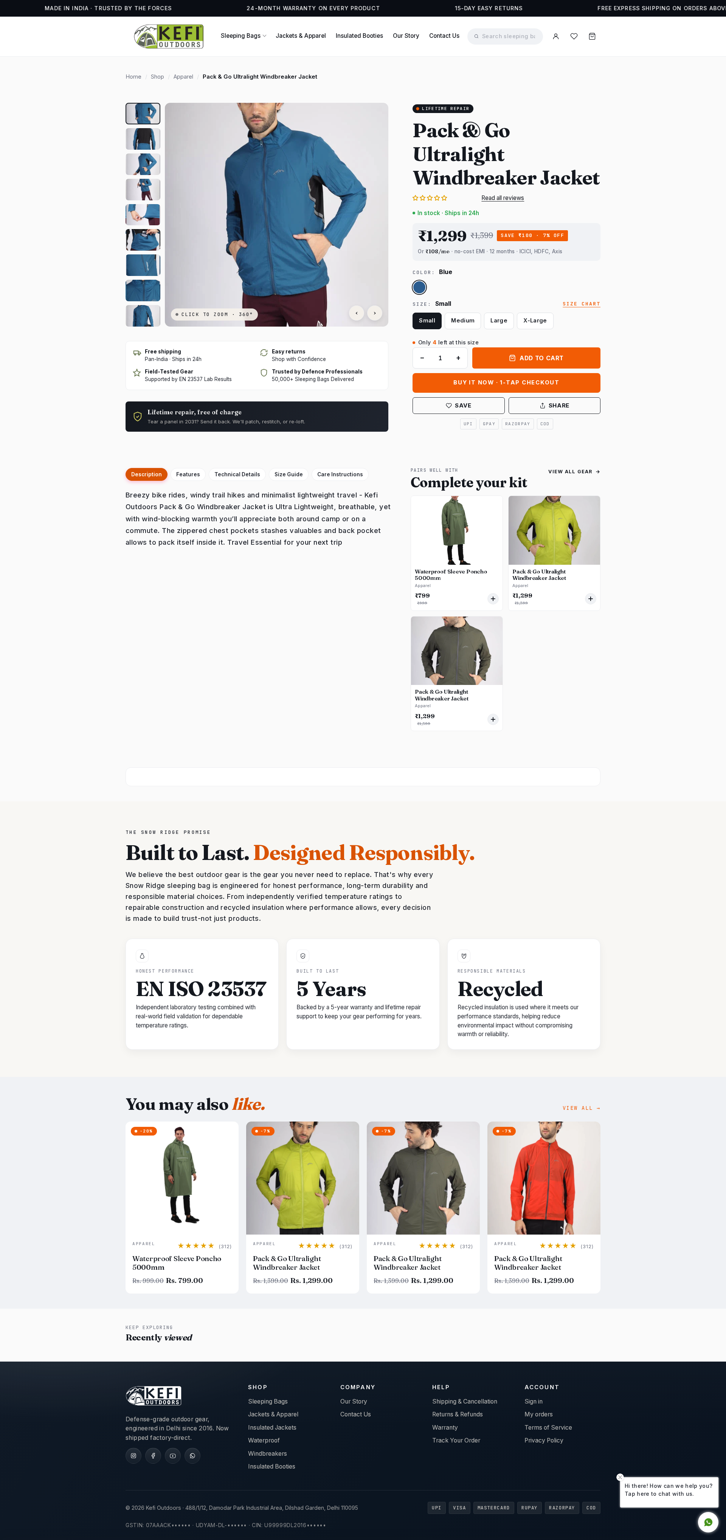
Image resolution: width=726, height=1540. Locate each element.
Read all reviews (502, 198)
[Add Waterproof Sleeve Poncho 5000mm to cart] (493, 598)
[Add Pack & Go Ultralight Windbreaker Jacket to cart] (590, 598)
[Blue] (419, 287)
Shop (157, 76)
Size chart (581, 304)
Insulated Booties (359, 35)
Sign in (533, 1401)
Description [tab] (146, 474)
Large (498, 320)
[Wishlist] (574, 36)
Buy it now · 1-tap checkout (506, 382)
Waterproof (264, 1440)
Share (559, 405)
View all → (581, 1108)
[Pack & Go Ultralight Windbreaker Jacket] (554, 530)
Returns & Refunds (457, 1414)
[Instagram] (133, 1456)
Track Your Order (456, 1440)
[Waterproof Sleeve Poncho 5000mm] (457, 530)
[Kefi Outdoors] (169, 36)
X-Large (535, 320)
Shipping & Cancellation (464, 1401)
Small (427, 320)
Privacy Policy (543, 1440)
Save (463, 405)
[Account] (556, 36)
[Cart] (592, 36)
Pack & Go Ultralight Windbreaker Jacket (539, 575)
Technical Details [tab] (237, 474)
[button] (143, 113)
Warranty (445, 1427)
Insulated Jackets (272, 1427)
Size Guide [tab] (289, 474)
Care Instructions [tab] (340, 474)
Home (133, 76)
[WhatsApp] (192, 1456)
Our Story (406, 35)
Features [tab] (188, 474)
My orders (538, 1414)
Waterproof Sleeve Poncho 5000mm (451, 575)
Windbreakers (267, 1453)
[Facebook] (153, 1456)
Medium (463, 320)
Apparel (183, 76)
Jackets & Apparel (301, 35)
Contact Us (444, 35)
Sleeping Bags (241, 35)
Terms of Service (548, 1427)
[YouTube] (173, 1456)
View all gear (574, 471)
